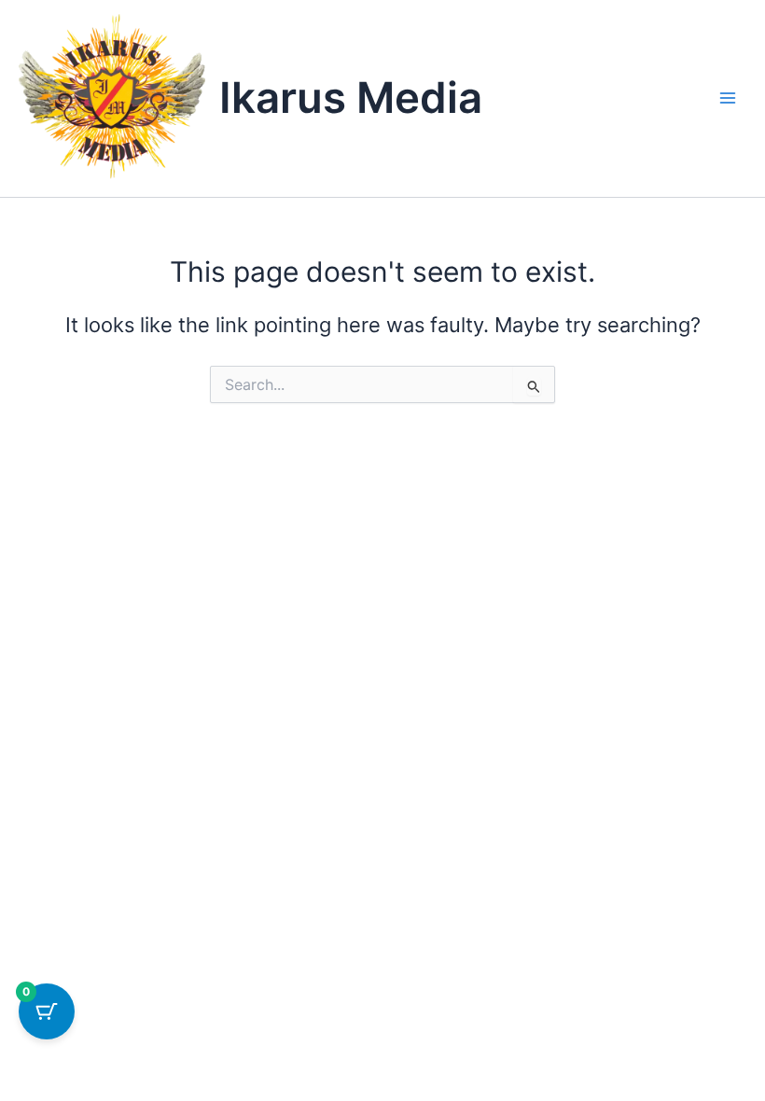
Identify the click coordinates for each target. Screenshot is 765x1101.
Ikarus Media (350, 97)
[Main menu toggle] (727, 98)
